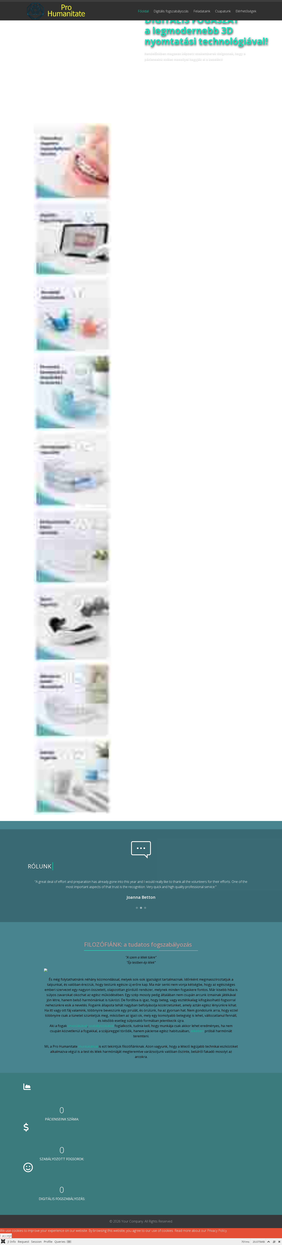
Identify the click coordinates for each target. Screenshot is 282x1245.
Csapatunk (223, 11)
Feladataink (201, 11)
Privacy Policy (217, 1230)
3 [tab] (145, 909)
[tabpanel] (141, 890)
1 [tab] (137, 909)
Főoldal (143, 11)
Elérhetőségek (246, 11)
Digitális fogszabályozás (171, 11)
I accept (6, 1235)
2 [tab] (141, 909)
